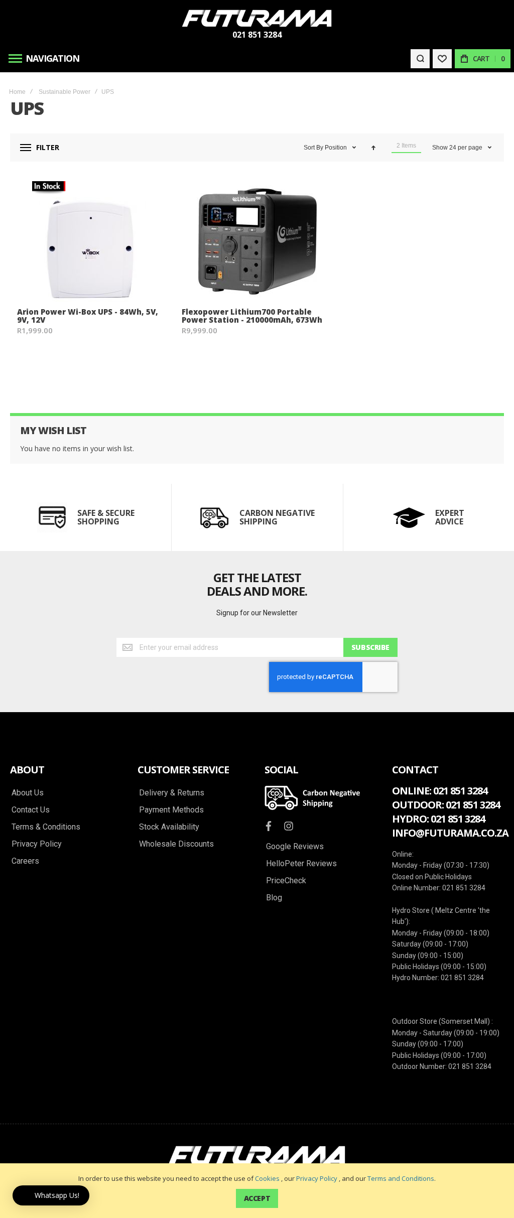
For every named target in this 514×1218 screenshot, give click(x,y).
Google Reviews (295, 846)
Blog (274, 897)
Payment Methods (171, 810)
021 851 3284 (257, 35)
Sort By (313, 147)
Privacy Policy (316, 1178)
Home (17, 91)
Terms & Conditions (46, 827)
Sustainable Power (64, 91)
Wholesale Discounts (176, 844)
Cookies (267, 1178)
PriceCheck (286, 880)
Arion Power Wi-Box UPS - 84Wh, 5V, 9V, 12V (87, 316)
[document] (257, 1190)
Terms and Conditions (400, 1178)
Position (336, 147)
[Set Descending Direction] (373, 148)
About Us (28, 792)
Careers (25, 861)
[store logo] (257, 18)
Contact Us (31, 810)
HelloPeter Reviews (301, 863)
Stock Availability (169, 827)
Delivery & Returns (171, 792)
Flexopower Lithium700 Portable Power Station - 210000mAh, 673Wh (252, 316)
